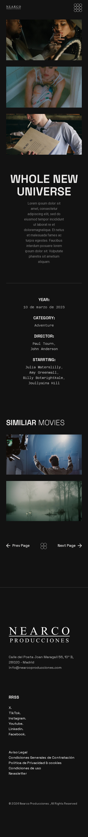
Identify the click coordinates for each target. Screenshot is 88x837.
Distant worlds (32, 466)
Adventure (44, 325)
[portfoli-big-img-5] (44, 87)
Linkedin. (16, 729)
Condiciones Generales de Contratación (41, 757)
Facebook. (17, 734)
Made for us (27, 512)
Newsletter (18, 773)
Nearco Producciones (35, 803)
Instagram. (17, 718)
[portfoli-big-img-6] (44, 134)
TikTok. (15, 713)
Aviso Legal (18, 752)
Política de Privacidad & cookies (35, 763)
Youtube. (16, 723)
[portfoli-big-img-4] (44, 40)
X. (10, 707)
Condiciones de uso (25, 768)
